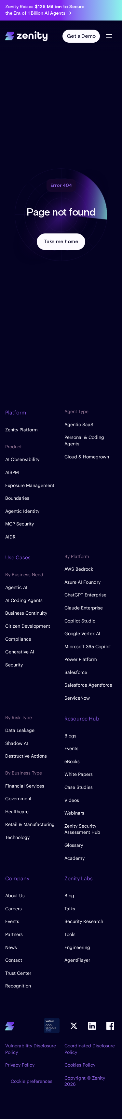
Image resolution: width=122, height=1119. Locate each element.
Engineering (77, 947)
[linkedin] (92, 1025)
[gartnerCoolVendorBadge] (51, 1025)
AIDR (10, 537)
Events (71, 748)
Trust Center (18, 973)
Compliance (18, 639)
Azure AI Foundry (82, 582)
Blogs (70, 736)
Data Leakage (19, 730)
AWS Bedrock (78, 569)
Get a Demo (81, 36)
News (11, 947)
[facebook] (110, 1025)
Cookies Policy (79, 1065)
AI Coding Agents (24, 600)
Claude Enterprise (83, 608)
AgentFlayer (77, 960)
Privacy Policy (19, 1065)
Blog (69, 896)
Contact (13, 960)
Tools (69, 934)
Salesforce (75, 672)
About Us (15, 896)
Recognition (18, 986)
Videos (71, 800)
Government (18, 799)
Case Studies (78, 787)
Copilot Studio (79, 621)
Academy (74, 858)
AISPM (12, 472)
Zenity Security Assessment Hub (82, 829)
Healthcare (17, 812)
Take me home (61, 241)
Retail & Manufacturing (30, 824)
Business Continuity (26, 613)
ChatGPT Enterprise (85, 595)
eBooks (72, 761)
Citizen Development (27, 626)
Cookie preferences (31, 1081)
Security (14, 665)
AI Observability (22, 459)
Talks (69, 909)
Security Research (83, 921)
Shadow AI (16, 743)
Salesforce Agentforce (88, 685)
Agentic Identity (22, 511)
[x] (73, 1025)
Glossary (73, 845)
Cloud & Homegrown (86, 457)
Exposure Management (29, 485)
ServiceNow (77, 698)
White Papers (78, 774)
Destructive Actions (26, 756)
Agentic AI (16, 587)
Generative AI (19, 652)
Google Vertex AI (82, 633)
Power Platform (80, 659)
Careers (13, 909)
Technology (17, 837)
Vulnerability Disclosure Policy (30, 1049)
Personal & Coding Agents (84, 440)
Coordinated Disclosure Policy (89, 1049)
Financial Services (24, 786)
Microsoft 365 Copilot (87, 647)
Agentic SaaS (78, 424)
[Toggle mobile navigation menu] (109, 36)
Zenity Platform (21, 430)
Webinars (74, 813)
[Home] (26, 35)
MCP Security (19, 524)
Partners (14, 934)
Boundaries (17, 498)
